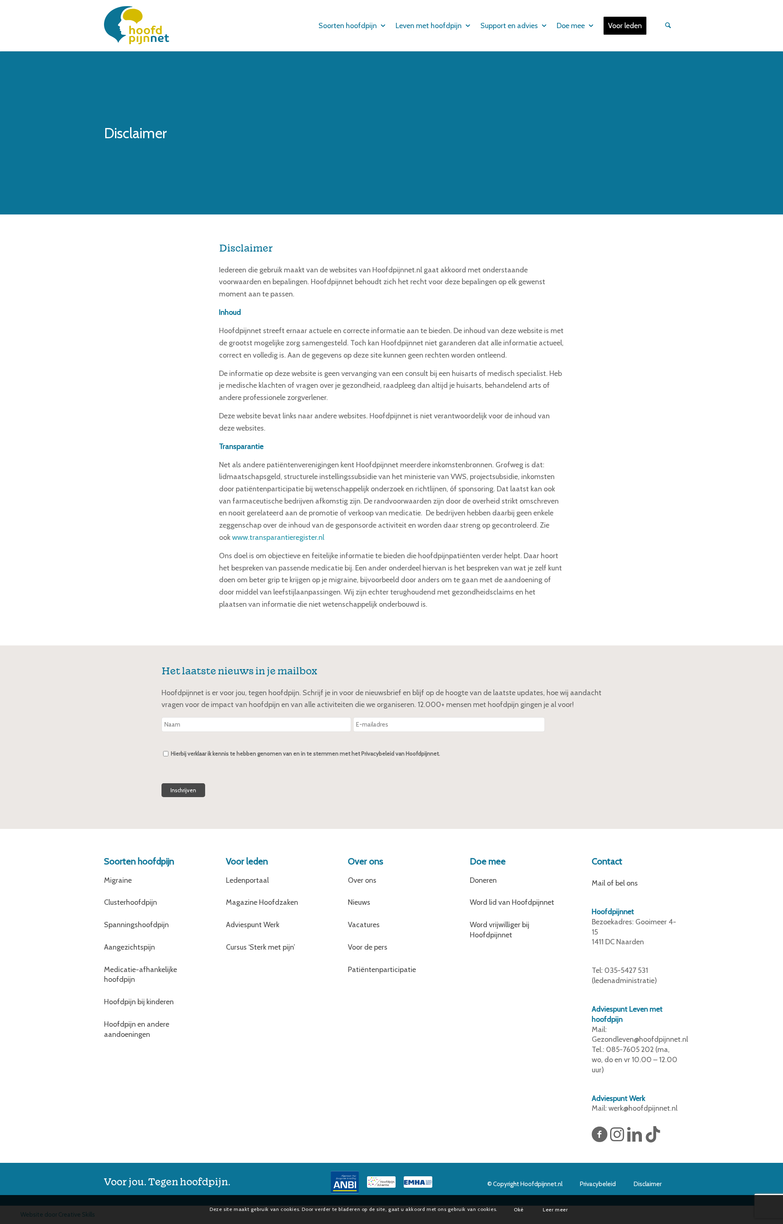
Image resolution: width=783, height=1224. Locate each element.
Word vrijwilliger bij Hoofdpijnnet (499, 929)
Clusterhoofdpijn (130, 902)
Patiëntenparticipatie (382, 969)
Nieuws (359, 902)
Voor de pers (367, 947)
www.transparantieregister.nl (278, 537)
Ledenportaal (247, 880)
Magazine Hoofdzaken (262, 902)
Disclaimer (647, 1184)
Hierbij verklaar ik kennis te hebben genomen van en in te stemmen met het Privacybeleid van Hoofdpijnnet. (305, 753)
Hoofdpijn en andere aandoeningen (136, 1029)
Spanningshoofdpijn (136, 924)
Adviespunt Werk (252, 924)
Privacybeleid (598, 1184)
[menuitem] (346, 26)
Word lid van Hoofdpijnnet (512, 902)
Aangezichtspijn (129, 947)
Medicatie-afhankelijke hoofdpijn (140, 974)
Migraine (118, 880)
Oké (519, 1209)
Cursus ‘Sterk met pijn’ (260, 947)
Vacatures (364, 924)
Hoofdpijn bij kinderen (139, 1001)
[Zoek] (667, 26)
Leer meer (555, 1209)
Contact (607, 861)
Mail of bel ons (615, 883)
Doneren (483, 880)
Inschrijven (183, 790)
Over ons (362, 880)
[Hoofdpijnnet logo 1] (136, 25)
